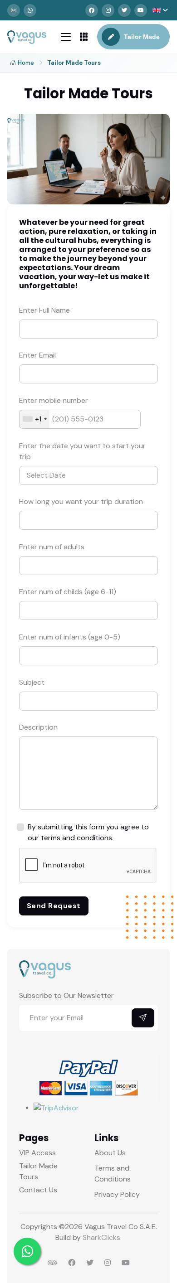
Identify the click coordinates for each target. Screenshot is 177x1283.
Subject (31, 682)
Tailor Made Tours (38, 1171)
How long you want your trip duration (81, 501)
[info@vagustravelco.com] (13, 10)
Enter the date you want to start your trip (82, 451)
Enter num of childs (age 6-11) (67, 591)
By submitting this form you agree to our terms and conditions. (88, 832)
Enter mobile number (53, 400)
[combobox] (34, 419)
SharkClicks (101, 1237)
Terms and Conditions (112, 1173)
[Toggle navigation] (66, 37)
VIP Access (37, 1152)
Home (26, 63)
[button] (160, 10)
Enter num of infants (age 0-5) (69, 637)
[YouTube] (140, 10)
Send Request (54, 905)
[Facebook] (91, 10)
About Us (110, 1152)
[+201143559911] (30, 10)
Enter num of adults (51, 547)
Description (38, 727)
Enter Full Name (44, 310)
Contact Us (38, 1190)
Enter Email (37, 355)
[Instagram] (108, 10)
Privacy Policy (117, 1194)
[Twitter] (124, 10)
